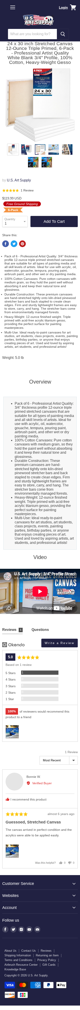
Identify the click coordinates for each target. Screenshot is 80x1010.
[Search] (63, 34)
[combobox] (32, 34)
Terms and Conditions (18, 960)
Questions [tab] (40, 630)
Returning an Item (47, 955)
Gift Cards (49, 964)
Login (63, 7)
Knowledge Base (15, 969)
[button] (18, 190)
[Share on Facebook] (5, 243)
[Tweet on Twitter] (14, 243)
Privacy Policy (46, 960)
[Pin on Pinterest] (22, 243)
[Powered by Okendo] (13, 644)
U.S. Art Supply (19, 180)
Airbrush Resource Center (21, 964)
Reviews (46, 950)
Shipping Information (17, 955)
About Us (10, 950)
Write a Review (59, 643)
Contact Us (28, 950)
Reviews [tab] (11, 630)
